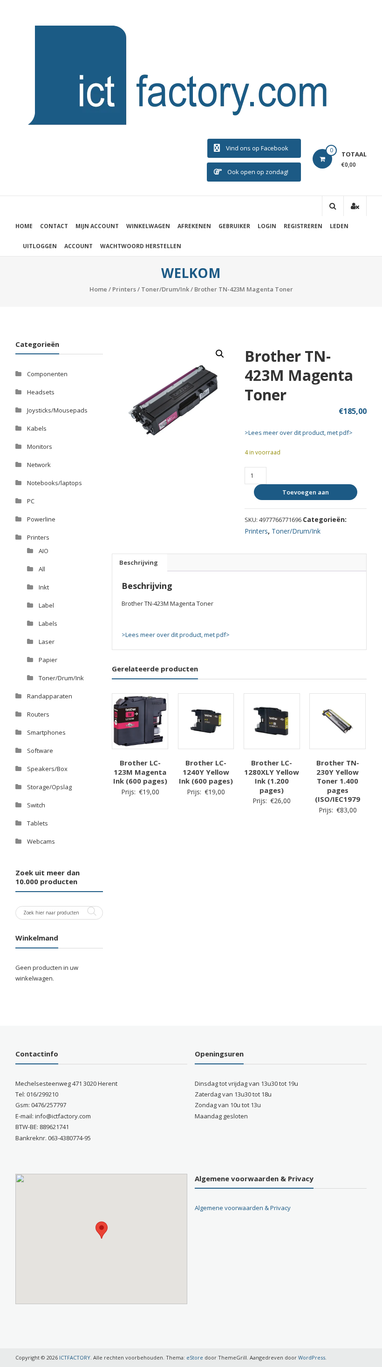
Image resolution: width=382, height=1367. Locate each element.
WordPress (311, 1357)
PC (30, 501)
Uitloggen (40, 246)
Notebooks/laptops (54, 483)
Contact (54, 226)
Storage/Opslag (49, 787)
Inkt (44, 587)
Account (78, 246)
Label (46, 605)
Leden (339, 226)
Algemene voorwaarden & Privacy (243, 1208)
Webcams (41, 841)
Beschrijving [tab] (138, 562)
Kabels (37, 428)
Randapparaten (49, 696)
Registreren (303, 226)
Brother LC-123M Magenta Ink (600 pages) (140, 771)
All (42, 569)
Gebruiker (234, 226)
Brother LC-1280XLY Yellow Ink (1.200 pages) (271, 776)
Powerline (41, 519)
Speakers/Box (47, 769)
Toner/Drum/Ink (165, 289)
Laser (47, 641)
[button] (219, 353)
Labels (48, 623)
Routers (38, 714)
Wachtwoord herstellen (140, 246)
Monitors (39, 446)
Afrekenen (194, 226)
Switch (36, 805)
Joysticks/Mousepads (57, 410)
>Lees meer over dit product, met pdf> (299, 432)
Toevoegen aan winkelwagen (304, 494)
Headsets (41, 392)
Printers (124, 289)
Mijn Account (97, 226)
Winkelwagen (148, 226)
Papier (48, 660)
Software (40, 750)
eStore (194, 1357)
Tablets (37, 823)
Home (24, 226)
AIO (43, 551)
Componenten (47, 374)
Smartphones (46, 732)
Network (39, 464)
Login (267, 226)
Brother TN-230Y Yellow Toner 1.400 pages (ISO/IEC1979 (337, 781)
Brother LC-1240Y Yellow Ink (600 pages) (206, 771)
